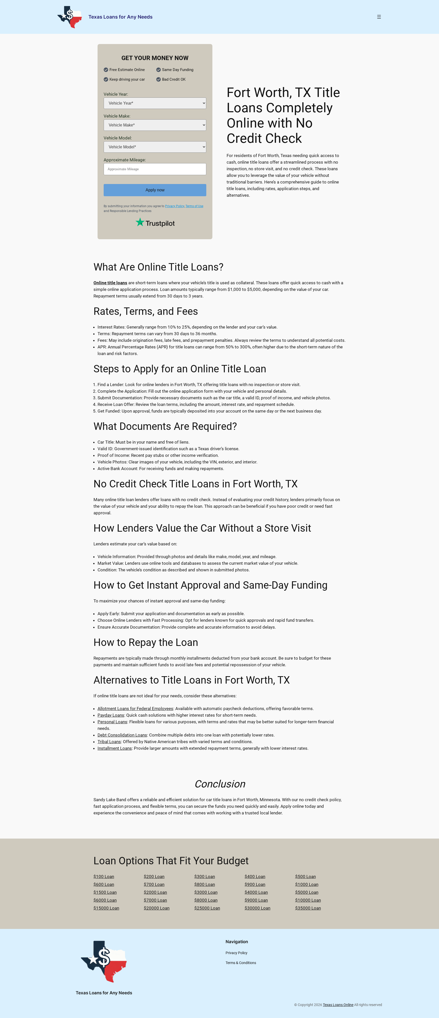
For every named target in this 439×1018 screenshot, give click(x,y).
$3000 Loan (205, 892)
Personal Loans (112, 721)
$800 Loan (204, 884)
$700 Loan (154, 884)
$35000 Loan (308, 908)
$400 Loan (255, 876)
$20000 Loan (156, 908)
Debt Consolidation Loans (122, 735)
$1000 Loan (306, 884)
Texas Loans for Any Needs (120, 17)
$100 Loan (103, 876)
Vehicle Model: (118, 137)
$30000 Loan (257, 908)
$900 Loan (255, 884)
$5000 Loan (306, 892)
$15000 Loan (106, 908)
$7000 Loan (155, 900)
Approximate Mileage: (125, 159)
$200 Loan (154, 876)
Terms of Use (194, 206)
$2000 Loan (155, 892)
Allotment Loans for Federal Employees (135, 708)
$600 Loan (103, 884)
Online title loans (110, 282)
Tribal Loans (109, 741)
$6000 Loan (105, 900)
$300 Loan (204, 876)
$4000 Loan (256, 892)
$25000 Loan (207, 908)
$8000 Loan (205, 900)
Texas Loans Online (338, 1005)
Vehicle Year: (116, 94)
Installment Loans (115, 748)
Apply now (155, 190)
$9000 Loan (256, 900)
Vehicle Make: (117, 116)
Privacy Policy (174, 206)
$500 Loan (305, 876)
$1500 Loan (105, 892)
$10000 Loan (308, 900)
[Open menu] (379, 17)
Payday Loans (111, 715)
